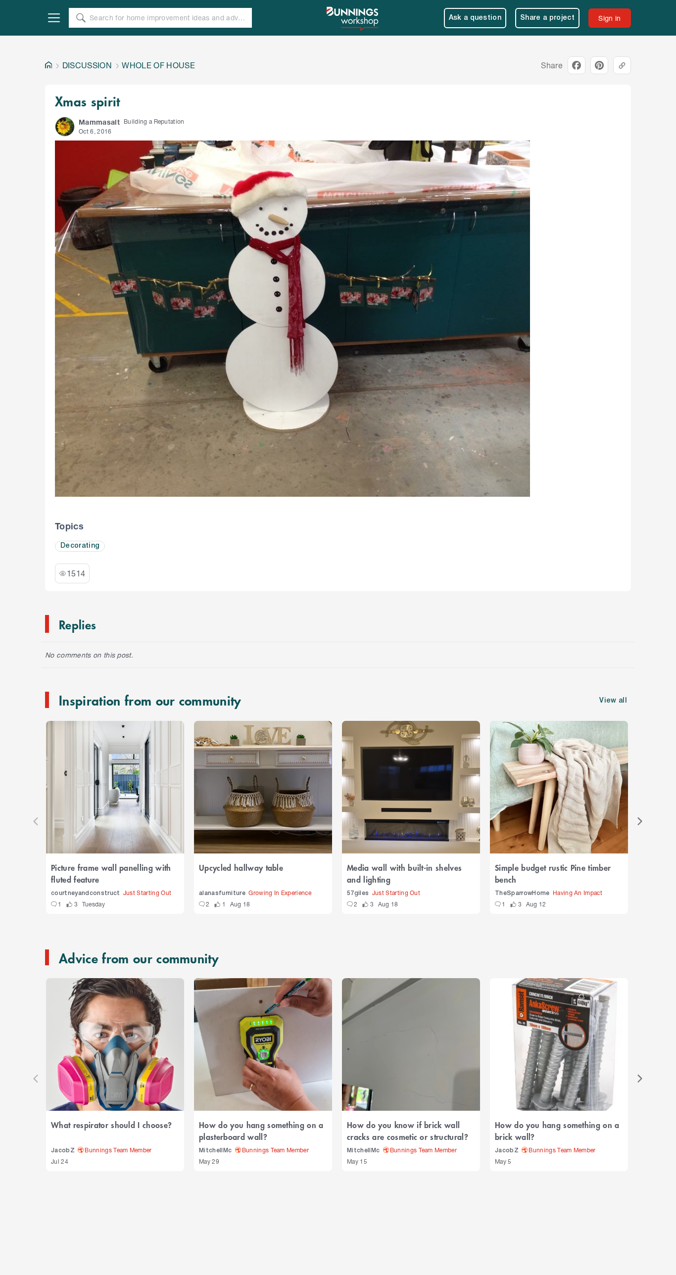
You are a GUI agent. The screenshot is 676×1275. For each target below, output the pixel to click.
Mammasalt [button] (99, 122)
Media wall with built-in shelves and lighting (404, 873)
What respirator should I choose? (111, 1125)
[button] (65, 127)
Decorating (79, 546)
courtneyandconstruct (85, 893)
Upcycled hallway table (241, 867)
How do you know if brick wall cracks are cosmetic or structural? (407, 1130)
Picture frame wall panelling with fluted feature (111, 873)
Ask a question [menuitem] (475, 18)
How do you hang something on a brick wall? (557, 1130)
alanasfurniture (222, 893)
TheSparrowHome (522, 893)
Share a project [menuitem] (547, 18)
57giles (358, 893)
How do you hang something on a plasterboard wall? (261, 1130)
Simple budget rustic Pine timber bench (553, 873)
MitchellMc (215, 1150)
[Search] (81, 18)
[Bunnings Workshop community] (353, 17)
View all (613, 701)
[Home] (48, 65)
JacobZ (63, 1150)
